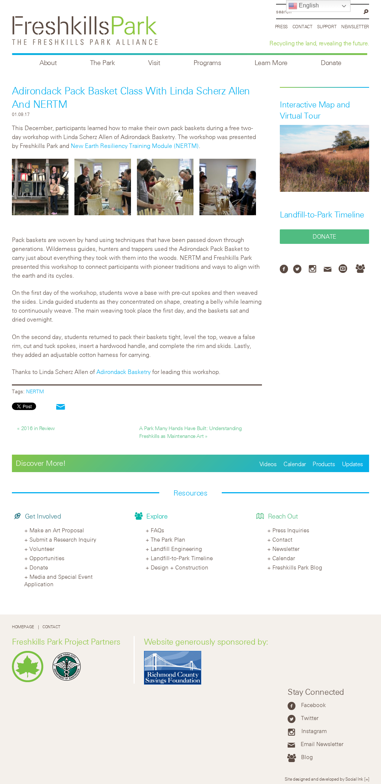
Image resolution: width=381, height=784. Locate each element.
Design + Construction (179, 567)
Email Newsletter (322, 744)
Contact (302, 26)
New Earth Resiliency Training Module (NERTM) (135, 145)
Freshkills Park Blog (297, 567)
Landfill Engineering (176, 548)
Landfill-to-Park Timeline (322, 214)
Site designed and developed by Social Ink (324, 779)
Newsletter (355, 26)
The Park (102, 63)
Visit (154, 63)
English (308, 5)
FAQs (157, 530)
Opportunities (46, 558)
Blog (307, 757)
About (48, 63)
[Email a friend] (60, 407)
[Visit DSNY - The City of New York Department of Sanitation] (68, 680)
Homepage (23, 627)
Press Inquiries (290, 530)
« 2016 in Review (35, 428)
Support (326, 26)
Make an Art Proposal (56, 530)
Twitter (309, 717)
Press (281, 26)
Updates (352, 464)
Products (324, 464)
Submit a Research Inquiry (62, 539)
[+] (366, 779)
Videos (268, 464)
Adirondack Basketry (123, 371)
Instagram (314, 730)
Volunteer (41, 548)
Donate (331, 63)
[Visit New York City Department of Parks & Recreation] (29, 680)
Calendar (295, 464)
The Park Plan (168, 539)
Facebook (313, 704)
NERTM (35, 391)
